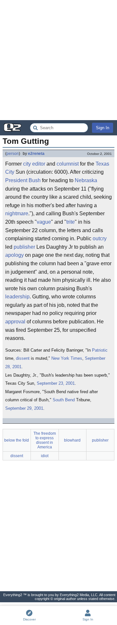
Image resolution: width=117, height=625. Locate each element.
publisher (24, 247)
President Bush (23, 180)
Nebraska (86, 180)
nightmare (16, 213)
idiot (44, 456)
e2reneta (36, 153)
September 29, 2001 (24, 408)
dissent (23, 358)
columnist (68, 164)
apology (14, 255)
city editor (34, 164)
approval (15, 321)
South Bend (64, 399)
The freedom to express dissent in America (44, 440)
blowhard (72, 440)
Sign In (102, 127)
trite (70, 222)
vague (44, 222)
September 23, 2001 (56, 383)
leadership (17, 296)
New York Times (66, 358)
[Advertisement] (58, 60)
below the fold (16, 440)
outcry (100, 238)
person (12, 153)
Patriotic (100, 350)
